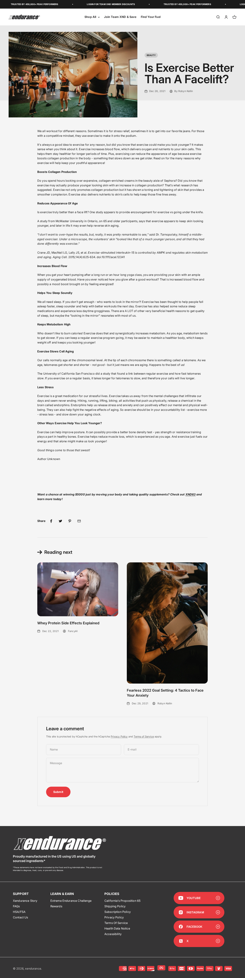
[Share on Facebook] (51, 521)
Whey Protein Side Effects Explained (68, 623)
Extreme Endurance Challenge (70, 900)
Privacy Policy (119, 736)
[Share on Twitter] (60, 521)
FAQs (16, 906)
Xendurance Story (25, 900)
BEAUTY (151, 55)
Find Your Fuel (151, 17)
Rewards (56, 906)
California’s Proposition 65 (122, 900)
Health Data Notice (117, 928)
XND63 (190, 494)
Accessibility (113, 934)
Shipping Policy (115, 906)
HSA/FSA (19, 912)
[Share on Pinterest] (69, 521)
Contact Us (20, 917)
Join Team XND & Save (120, 17)
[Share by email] (79, 521)
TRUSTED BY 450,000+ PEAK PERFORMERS (171, 4)
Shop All (90, 17)
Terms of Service (144, 736)
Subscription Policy (117, 912)
